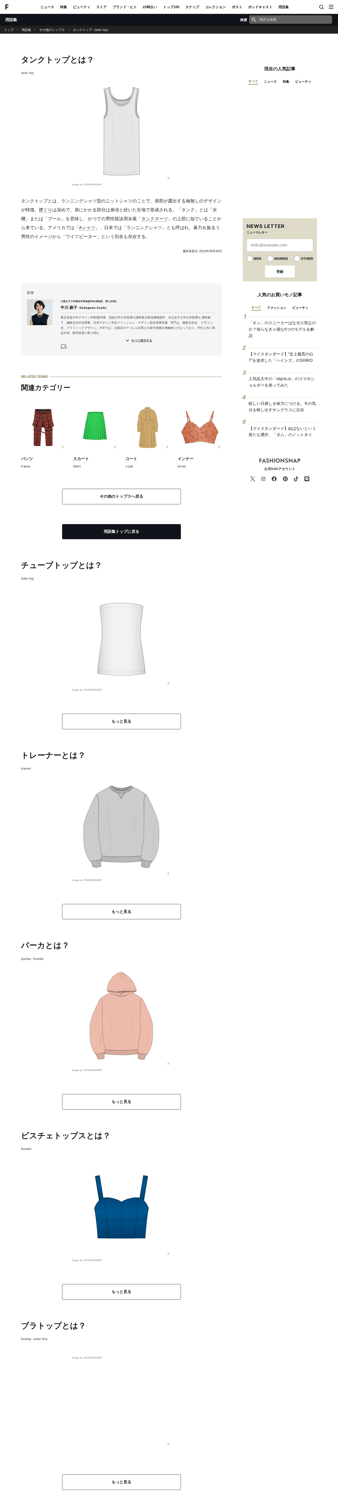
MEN (257, 259)
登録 (279, 271)
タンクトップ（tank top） (91, 29)
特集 (63, 7)
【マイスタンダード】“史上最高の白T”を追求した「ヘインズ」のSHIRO (281, 357)
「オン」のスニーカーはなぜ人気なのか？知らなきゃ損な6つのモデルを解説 (282, 329)
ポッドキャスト (260, 7)
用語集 (283, 7)
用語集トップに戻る (121, 531)
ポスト (237, 7)
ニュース (47, 7)
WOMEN (281, 259)
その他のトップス (52, 29)
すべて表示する (141, 340)
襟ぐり (45, 209)
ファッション (276, 308)
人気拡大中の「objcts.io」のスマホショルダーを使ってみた (282, 382)
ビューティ (81, 7)
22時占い (150, 7)
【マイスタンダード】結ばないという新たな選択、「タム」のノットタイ (282, 431)
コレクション (215, 7)
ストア (101, 7)
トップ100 (171, 7)
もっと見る (121, 721)
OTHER (307, 259)
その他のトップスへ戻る (121, 496)
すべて (253, 81)
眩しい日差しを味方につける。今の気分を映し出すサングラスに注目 (282, 406)
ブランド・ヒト (125, 7)
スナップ (192, 7)
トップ (9, 29)
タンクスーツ (154, 218)
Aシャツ (87, 227)
